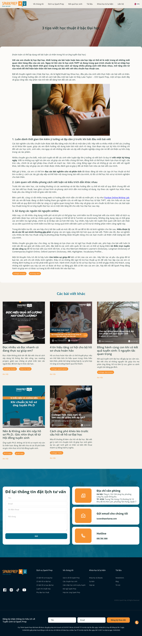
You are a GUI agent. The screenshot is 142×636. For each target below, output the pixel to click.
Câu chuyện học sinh (70, 581)
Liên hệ (121, 4)
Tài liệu (90, 4)
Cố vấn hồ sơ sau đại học (45, 585)
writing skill (35, 273)
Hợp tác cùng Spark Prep (71, 592)
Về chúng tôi (38, 4)
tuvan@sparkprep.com (107, 518)
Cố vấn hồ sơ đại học (43, 581)
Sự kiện (91, 581)
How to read (25, 369)
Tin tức (118, 585)
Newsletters (120, 578)
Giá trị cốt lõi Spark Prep (71, 578)
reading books (10, 369)
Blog (117, 581)
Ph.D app (7, 453)
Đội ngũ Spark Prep (69, 589)
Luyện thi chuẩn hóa (43, 589)
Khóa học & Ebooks (96, 578)
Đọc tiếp (5, 374)
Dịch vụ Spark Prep (56, 4)
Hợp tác (92, 585)
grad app (20, 453)
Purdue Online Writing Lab (116, 197)
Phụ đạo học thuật (42, 592)
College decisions (105, 372)
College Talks (56, 453)
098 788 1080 (102, 538)
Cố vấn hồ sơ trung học (44, 578)
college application (59, 369)
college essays (19, 273)
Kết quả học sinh (75, 4)
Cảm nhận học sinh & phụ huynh (74, 585)
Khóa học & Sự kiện (105, 4)
